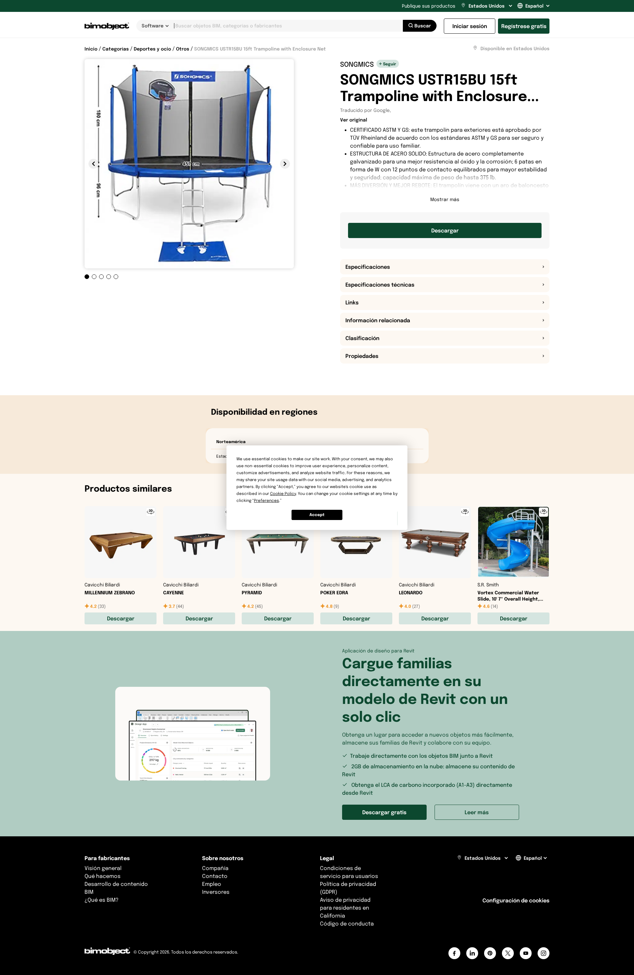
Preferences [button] (266, 500)
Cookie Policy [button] (283, 493)
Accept (317, 514)
